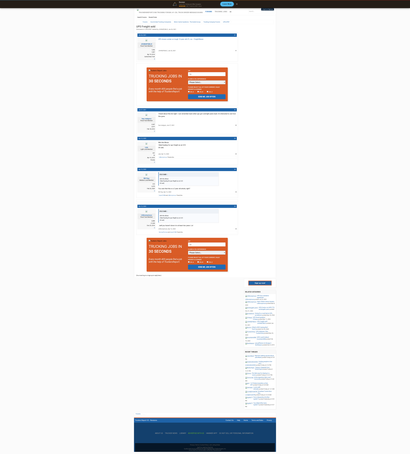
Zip (189, 71)
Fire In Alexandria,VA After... (261, 397)
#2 (235, 110)
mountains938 (261, 339)
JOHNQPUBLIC (163, 29)
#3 (235, 138)
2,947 (153, 124)
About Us (159, 433)
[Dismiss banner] (236, 4)
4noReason (258, 345)
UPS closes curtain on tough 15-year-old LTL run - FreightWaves (180, 39)
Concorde (257, 379)
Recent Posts (153, 17)
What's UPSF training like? (260, 327)
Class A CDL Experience (197, 79)
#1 (235, 35)
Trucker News (171, 433)
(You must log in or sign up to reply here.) (148, 275)
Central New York (149, 56)
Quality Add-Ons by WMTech (205, 449)
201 (154, 153)
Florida (153, 160)
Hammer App (211, 433)
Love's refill (256, 387)
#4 (235, 169)
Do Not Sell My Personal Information (236, 433)
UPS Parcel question (259, 317)
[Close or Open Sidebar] (268, 22)
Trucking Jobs (221, 12)
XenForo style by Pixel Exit (205, 447)
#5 (235, 206)
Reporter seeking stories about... (265, 355)
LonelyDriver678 (250, 395)
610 (154, 184)
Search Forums (142, 17)
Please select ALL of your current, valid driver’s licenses (204, 88)
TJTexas (255, 319)
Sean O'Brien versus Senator (265, 301)
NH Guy (146, 178)
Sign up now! (260, 283)
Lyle (146, 147)
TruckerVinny (260, 333)
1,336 (153, 50)
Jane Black (258, 357)
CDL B (201, 92)
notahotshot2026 (250, 365)
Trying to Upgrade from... (262, 367)
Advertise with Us (196, 433)
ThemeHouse (217, 450)
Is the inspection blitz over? (262, 377)
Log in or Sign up (267, 9)
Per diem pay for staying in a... (261, 373)
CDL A (191, 92)
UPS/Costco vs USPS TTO (267, 307)
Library (182, 433)
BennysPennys (163, 232)
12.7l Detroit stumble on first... (259, 383)
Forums (208, 12)
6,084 (153, 221)
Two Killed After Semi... (260, 403)
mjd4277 (256, 399)
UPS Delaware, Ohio (262, 331)
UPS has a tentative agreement (263, 296)
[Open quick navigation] (271, 22)
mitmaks (256, 389)
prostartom (258, 315)
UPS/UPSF (148, 29)
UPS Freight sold (262, 321)
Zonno (254, 375)
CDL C (210, 92)
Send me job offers (207, 97)
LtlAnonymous (163, 157)
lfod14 (254, 329)
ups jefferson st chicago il (263, 343)
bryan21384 (162, 195)
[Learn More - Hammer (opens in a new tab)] (205, 4)
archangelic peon (264, 309)
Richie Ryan (258, 369)
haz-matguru (146, 119)
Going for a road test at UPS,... (264, 313)
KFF (251, 385)
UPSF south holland (263, 337)
